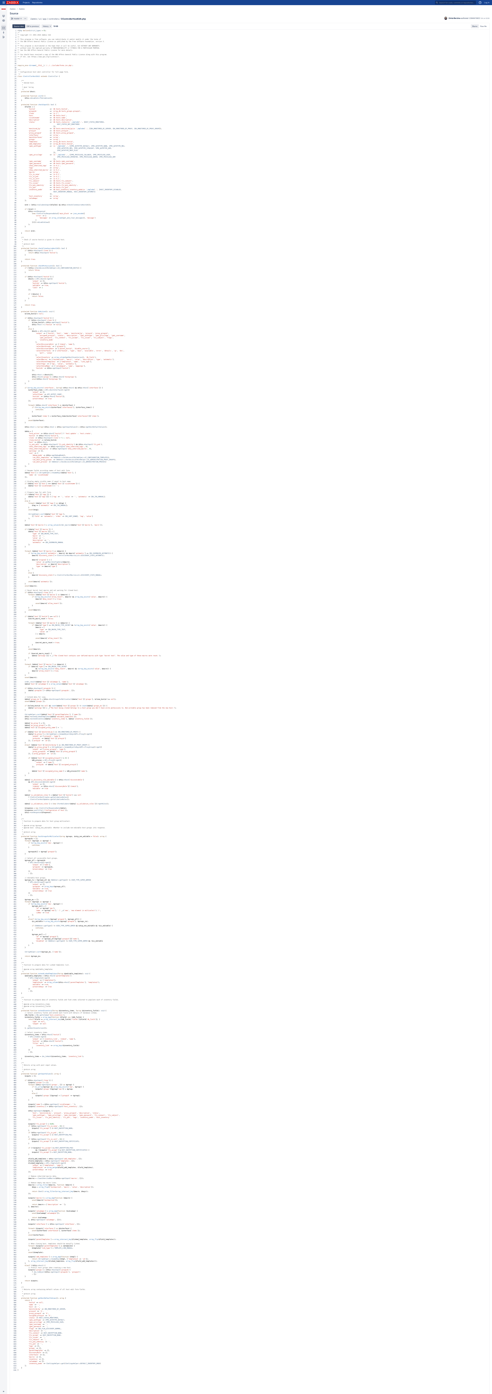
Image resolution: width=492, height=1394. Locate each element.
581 (15, 1294)
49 (15, 135)
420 (15, 943)
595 (15, 1324)
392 (15, 882)
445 (15, 998)
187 (15, 436)
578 (15, 1287)
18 (15, 68)
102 (15, 251)
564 (15, 1257)
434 (15, 974)
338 (15, 765)
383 (15, 863)
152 (15, 360)
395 (15, 889)
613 (15, 1364)
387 (15, 871)
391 (15, 880)
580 (15, 1292)
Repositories (37, 2)
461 (15, 1032)
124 (15, 299)
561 (15, 1250)
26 (15, 85)
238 (15, 547)
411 (15, 924)
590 (15, 1313)
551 (15, 1229)
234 (15, 538)
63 (15, 166)
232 (15, 534)
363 (15, 819)
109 (15, 266)
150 (15, 355)
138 (15, 329)
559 (15, 1246)
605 (15, 1346)
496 (15, 1109)
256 (15, 586)
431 (15, 967)
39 (15, 113)
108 (15, 264)
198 (15, 460)
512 (15, 1144)
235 (15, 540)
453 (15, 1015)
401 (15, 902)
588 (15, 1309)
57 (15, 153)
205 (15, 475)
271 (15, 619)
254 (15, 582)
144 (15, 342)
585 (15, 1303)
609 (15, 1355)
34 (15, 103)
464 (15, 1039)
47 (15, 131)
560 (15, 1248)
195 (15, 453)
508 (15, 1135)
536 (15, 1196)
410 (15, 921)
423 (15, 950)
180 (15, 420)
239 (15, 549)
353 (15, 797)
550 (15, 1226)
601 (15, 1337)
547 (15, 1220)
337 (15, 762)
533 (15, 1189)
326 (15, 738)
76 (15, 194)
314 (15, 712)
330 (15, 747)
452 (15, 1013)
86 (15, 216)
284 (15, 647)
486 (15, 1087)
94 (15, 233)
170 (15, 399)
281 (15, 640)
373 (15, 841)
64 (15, 168)
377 (15, 850)
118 (15, 285)
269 (15, 614)
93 (15, 231)
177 (15, 414)
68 (15, 177)
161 (15, 379)
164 (15, 386)
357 (15, 806)
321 (15, 728)
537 (15, 1198)
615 (15, 1368)
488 (15, 1091)
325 (15, 736)
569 (15, 1268)
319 (15, 723)
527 (15, 1176)
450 (15, 1009)
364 (15, 821)
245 (15, 562)
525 (15, 1172)
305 (15, 693)
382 (15, 860)
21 (15, 74)
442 (15, 991)
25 (15, 83)
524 (15, 1170)
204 (15, 473)
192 (15, 447)
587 (15, 1307)
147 (15, 349)
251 (15, 575)
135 (15, 322)
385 (15, 867)
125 (15, 301)
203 (15, 471)
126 (15, 303)
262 (15, 599)
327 (15, 741)
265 (15, 606)
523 (15, 1168)
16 (15, 63)
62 (15, 163)
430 (15, 965)
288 (15, 656)
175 (15, 410)
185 (15, 431)
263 (15, 601)
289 (15, 658)
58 (15, 155)
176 (15, 412)
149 (15, 353)
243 (15, 558)
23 (15, 79)
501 (15, 1120)
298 (15, 677)
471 (15, 1054)
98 (15, 242)
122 (15, 294)
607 (15, 1350)
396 (15, 891)
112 (15, 272)
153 (15, 362)
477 (15, 1067)
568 (15, 1266)
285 (15, 649)
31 (15, 96)
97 (15, 240)
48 (15, 133)
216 (15, 499)
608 (15, 1353)
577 (15, 1285)
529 (15, 1181)
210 (15, 486)
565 (15, 1259)
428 (15, 961)
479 (15, 1072)
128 (15, 307)
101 (15, 248)
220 (15, 508)
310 (15, 704)
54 (15, 146)
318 (15, 721)
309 (15, 701)
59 (15, 157)
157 (15, 370)
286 (15, 651)
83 (15, 209)
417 (15, 937)
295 (15, 671)
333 (15, 754)
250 (15, 573)
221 (15, 510)
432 (15, 969)
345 (15, 780)
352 (15, 795)
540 (15, 1205)
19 (15, 70)
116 (15, 281)
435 (15, 976)
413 (15, 928)
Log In (486, 2)
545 (15, 1215)
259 (15, 593)
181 (15, 423)
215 (15, 497)
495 (15, 1107)
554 (15, 1235)
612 (15, 1361)
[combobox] (455, 2)
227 (15, 523)
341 (15, 771)
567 (15, 1263)
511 (15, 1141)
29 (15, 92)
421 (15, 945)
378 (15, 852)
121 (15, 292)
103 (15, 253)
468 (15, 1048)
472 (15, 1056)
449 (15, 1006)
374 (15, 843)
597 (15, 1329)
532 (15, 1187)
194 (15, 451)
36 (15, 107)
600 (15, 1335)
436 (15, 978)
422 (15, 948)
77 (15, 196)
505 (15, 1128)
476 (15, 1065)
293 (15, 667)
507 (15, 1133)
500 (15, 1117)
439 (15, 985)
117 (15, 283)
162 (15, 381)
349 (15, 789)
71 (15, 183)
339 (15, 767)
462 (15, 1035)
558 (15, 1244)
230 (15, 529)
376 (15, 847)
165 (15, 388)
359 (15, 810)
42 (15, 120)
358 (15, 808)
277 (15, 632)
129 (15, 309)
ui (40, 19)
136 (15, 325)
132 (15, 316)
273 (15, 623)
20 (15, 72)
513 (15, 1146)
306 (15, 695)
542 (15, 1209)
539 (15, 1202)
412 (15, 926)
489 (15, 1093)
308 (15, 699)
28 (15, 89)
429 (15, 963)
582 (15, 1296)
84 (15, 211)
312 (15, 708)
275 (15, 627)
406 (15, 913)
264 (15, 603)
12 (15, 55)
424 (15, 952)
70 (15, 181)
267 (15, 610)
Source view (19, 26)
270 (15, 617)
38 (15, 111)
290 (15, 660)
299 (15, 680)
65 (15, 170)
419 (15, 941)
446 (15, 1000)
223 (15, 514)
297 (15, 675)
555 (15, 1237)
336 (15, 760)
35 (15, 105)
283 (15, 645)
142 (15, 338)
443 (15, 993)
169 (15, 397)
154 (15, 364)
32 (15, 98)
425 (15, 954)
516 (15, 1152)
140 (15, 333)
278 (15, 634)
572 (15, 1274)
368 (15, 830)
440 (15, 987)
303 (15, 688)
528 (15, 1178)
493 (15, 1102)
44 (15, 124)
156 (15, 368)
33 (15, 100)
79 (15, 201)
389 (15, 876)
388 (15, 874)
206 (15, 477)
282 (15, 643)
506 (15, 1130)
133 (15, 318)
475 (15, 1063)
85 (15, 214)
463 (15, 1037)
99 (15, 244)
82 (15, 207)
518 (15, 1157)
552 (15, 1231)
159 (15, 375)
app (45, 19)
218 (15, 503)
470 (15, 1052)
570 (15, 1270)
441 (15, 989)
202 (15, 468)
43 (15, 122)
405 (15, 911)
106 (15, 259)
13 (15, 57)
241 (15, 553)
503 (15, 1124)
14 (15, 59)
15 (15, 61)
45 (15, 126)
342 (15, 773)
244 (15, 560)
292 (15, 664)
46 (15, 129)
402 (15, 904)
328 (15, 743)
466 (15, 1043)
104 (15, 255)
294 (15, 669)
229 (15, 527)
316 (15, 717)
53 (15, 144)
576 (15, 1283)
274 (15, 625)
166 (15, 390)
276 (15, 630)
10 (15, 50)
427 (15, 958)
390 (15, 878)
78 (15, 198)
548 (15, 1222)
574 (15, 1279)
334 (15, 756)
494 (15, 1104)
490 (15, 1096)
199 (15, 462)
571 (15, 1272)
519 (15, 1159)
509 (15, 1137)
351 (15, 793)
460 (15, 1030)
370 (15, 834)
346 (15, 782)
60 (15, 159)
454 (15, 1017)
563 (15, 1255)
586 (15, 1305)
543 (15, 1211)
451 (15, 1011)
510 (15, 1139)
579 (15, 1289)
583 (15, 1298)
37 (15, 109)
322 (15, 730)
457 (15, 1024)
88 (15, 220)
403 (15, 906)
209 (15, 484)
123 (15, 296)
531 (15, 1185)
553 (15, 1233)
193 (15, 449)
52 (15, 142)
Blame (474, 26)
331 (15, 749)
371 (15, 836)
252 (15, 577)
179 (15, 418)
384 (15, 865)
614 (15, 1366)
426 (15, 956)
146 (15, 346)
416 (15, 934)
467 (15, 1046)
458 (15, 1026)
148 (15, 351)
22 (15, 76)
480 (15, 1074)
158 (15, 373)
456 (15, 1022)
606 (15, 1348)
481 (15, 1076)
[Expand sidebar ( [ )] (3, 1391)
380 (15, 856)
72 (15, 185)
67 (15, 174)
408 (15, 917)
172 (15, 403)
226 (15, 521)
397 (15, 893)
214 (15, 495)
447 (15, 1002)
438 (15, 982)
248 (15, 569)
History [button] (46, 26)
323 (15, 732)
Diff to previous (33, 26)
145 (15, 344)
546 (15, 1218)
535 (15, 1194)
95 (15, 235)
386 (15, 869)
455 (15, 1019)
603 (15, 1342)
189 (15, 440)
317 (15, 719)
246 (15, 564)
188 (15, 438)
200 (15, 464)
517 (15, 1154)
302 (15, 686)
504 (15, 1126)
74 (15, 190)
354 (15, 799)
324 (15, 734)
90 (15, 224)
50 (15, 137)
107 (15, 262)
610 (15, 1357)
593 (15, 1320)
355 (15, 802)
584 (15, 1300)
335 (15, 758)
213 (15, 492)
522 (15, 1165)
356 (15, 804)
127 (15, 305)
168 (15, 394)
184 (15, 429)
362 (15, 817)
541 (15, 1207)
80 (15, 203)
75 (15, 192)
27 (15, 87)
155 (15, 366)
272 (15, 621)
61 (15, 161)
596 (15, 1327)
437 (15, 980)
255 (15, 584)
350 (15, 791)
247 (15, 566)
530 (15, 1183)
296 (15, 673)
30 (15, 94)
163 (15, 383)
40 (15, 116)
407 (15, 915)
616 (15, 1370)
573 (15, 1276)
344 (15, 778)
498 (15, 1113)
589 (15, 1311)
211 (15, 488)
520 (15, 1161)
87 (15, 218)
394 (15, 887)
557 (15, 1242)
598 (15, 1331)
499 (15, 1115)
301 (15, 684)
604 (15, 1344)
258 (15, 590)
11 (15, 52)
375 (15, 845)
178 (15, 416)
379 (15, 854)
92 (15, 229)
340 (15, 769)
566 (15, 1261)
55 (15, 148)
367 (15, 828)
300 (15, 682)
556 (15, 1239)
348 (15, 786)
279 (15, 636)
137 (15, 327)
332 (15, 752)
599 (15, 1333)
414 (15, 930)
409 (15, 919)
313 (15, 710)
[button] (3, 2)
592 (15, 1318)
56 (15, 150)
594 (15, 1322)
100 (15, 246)
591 (15, 1316)
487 (15, 1089)
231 (15, 532)
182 (15, 425)
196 (15, 455)
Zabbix (13, 9)
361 (15, 815)
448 (15, 1004)
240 (15, 551)
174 (15, 407)
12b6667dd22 (474, 18)
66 (15, 172)
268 (15, 612)
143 (15, 340)
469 (15, 1050)
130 (15, 312)
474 (15, 1061)
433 (15, 972)
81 (15, 205)
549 (15, 1224)
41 (15, 118)
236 (15, 542)
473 (15, 1059)
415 (15, 932)
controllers (54, 19)
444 (15, 995)
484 (15, 1083)
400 (15, 900)
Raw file (483, 26)
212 (15, 490)
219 (15, 505)
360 (15, 813)
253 (15, 579)
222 (15, 512)
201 (15, 466)
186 (15, 434)
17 (15, 65)
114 (15, 277)
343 (15, 775)
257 (15, 588)
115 (15, 279)
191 (15, 444)
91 (15, 227)
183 (15, 427)
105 (15, 257)
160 (15, 377)
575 (15, 1281)
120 (15, 290)
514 (15, 1148)
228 (15, 525)
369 (15, 832)
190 (15, 442)
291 (15, 662)
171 (15, 401)
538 (15, 1200)
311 (15, 706)
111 (15, 270)
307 (15, 697)
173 (15, 405)
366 (15, 826)
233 (15, 536)
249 (15, 571)
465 (15, 1041)
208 (15, 481)
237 (15, 545)
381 (15, 858)
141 (15, 336)
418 (15, 939)
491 (15, 1098)
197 (15, 458)
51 (15, 140)
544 (15, 1213)
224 (15, 516)
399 (15, 897)
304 (15, 691)
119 (15, 288)
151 (15, 357)
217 (15, 501)
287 (15, 654)
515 (15, 1150)
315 (15, 715)
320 (15, 725)
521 (15, 1163)
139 (15, 331)
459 (15, 1028)
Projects (26, 2)
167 (15, 392)
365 (15, 823)
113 (15, 275)
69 (15, 179)
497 (15, 1111)
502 (15, 1122)
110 (15, 268)
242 (15, 556)
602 (15, 1340)
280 (15, 638)
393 (15, 884)
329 (15, 745)
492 (15, 1100)
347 (15, 784)
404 (15, 908)
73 (15, 187)
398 (15, 895)
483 (15, 1080)
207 (15, 479)
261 (15, 597)
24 (15, 81)
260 (15, 595)
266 (15, 608)
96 (15, 238)
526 (15, 1174)
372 (15, 839)
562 (15, 1252)
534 (15, 1191)
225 (15, 518)
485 (15, 1085)
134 (15, 320)
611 (15, 1359)
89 (15, 222)
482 (15, 1078)
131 (15, 314)
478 (15, 1070)
